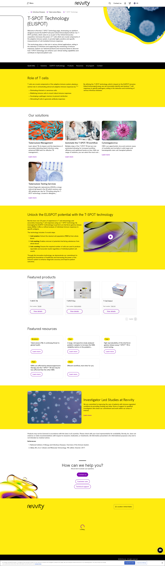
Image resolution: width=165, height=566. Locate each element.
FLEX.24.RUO (77, 306)
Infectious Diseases (39, 12)
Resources (79, 66)
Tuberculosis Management (57, 12)
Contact (99, 66)
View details (38, 311)
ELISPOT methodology (57, 66)
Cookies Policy (38, 564)
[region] (82, 563)
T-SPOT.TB (34, 301)
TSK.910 (113, 306)
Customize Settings (141, 562)
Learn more (88, 415)
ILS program (90, 66)
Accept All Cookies (129, 562)
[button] (125, 3)
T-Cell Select (108, 301)
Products (71, 66)
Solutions (44, 66)
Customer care (82, 481)
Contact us (117, 3)
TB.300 (39, 306)
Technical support (82, 487)
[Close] (162, 563)
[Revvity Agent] (160, 550)
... (28, 12)
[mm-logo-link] (82, 3)
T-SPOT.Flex (71, 301)
